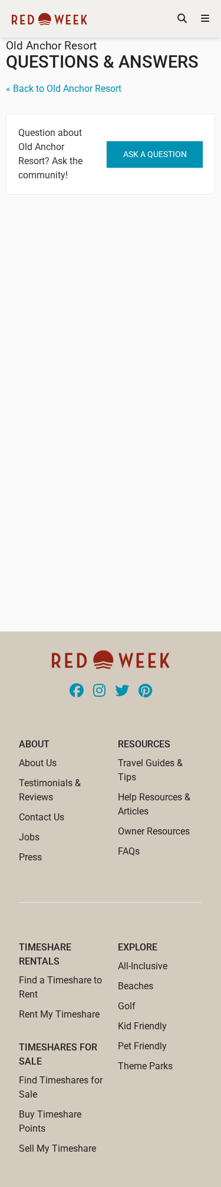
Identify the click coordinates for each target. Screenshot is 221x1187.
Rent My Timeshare (59, 1014)
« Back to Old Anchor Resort (63, 88)
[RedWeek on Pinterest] (145, 691)
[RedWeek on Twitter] (122, 691)
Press (30, 857)
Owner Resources (154, 831)
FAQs (129, 851)
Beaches (135, 986)
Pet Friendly (142, 1046)
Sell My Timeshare (57, 1148)
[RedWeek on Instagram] (99, 691)
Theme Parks (145, 1066)
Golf (127, 1006)
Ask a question (155, 154)
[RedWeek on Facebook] (77, 691)
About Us (38, 763)
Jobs (29, 837)
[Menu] (205, 19)
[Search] (182, 19)
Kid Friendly (142, 1026)
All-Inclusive (142, 966)
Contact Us (41, 817)
